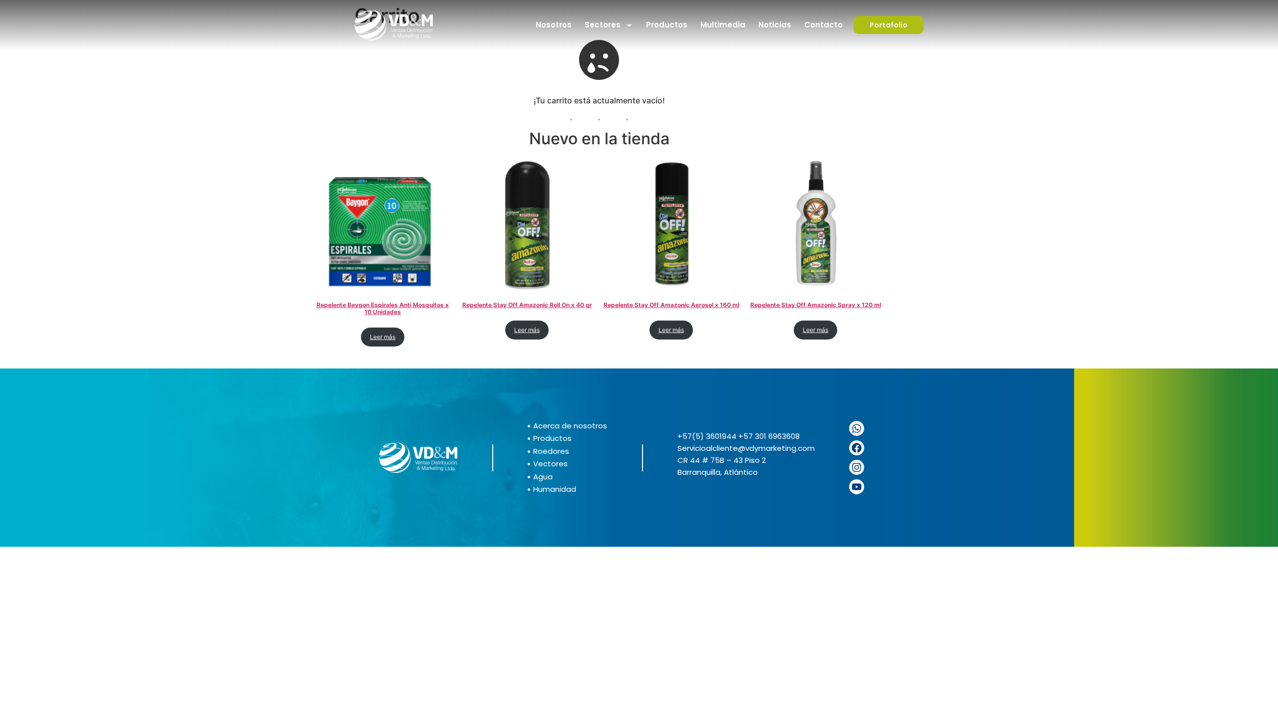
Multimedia (722, 24)
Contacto (823, 24)
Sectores (603, 24)
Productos (666, 24)
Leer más (382, 337)
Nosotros (554, 24)
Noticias (774, 24)
